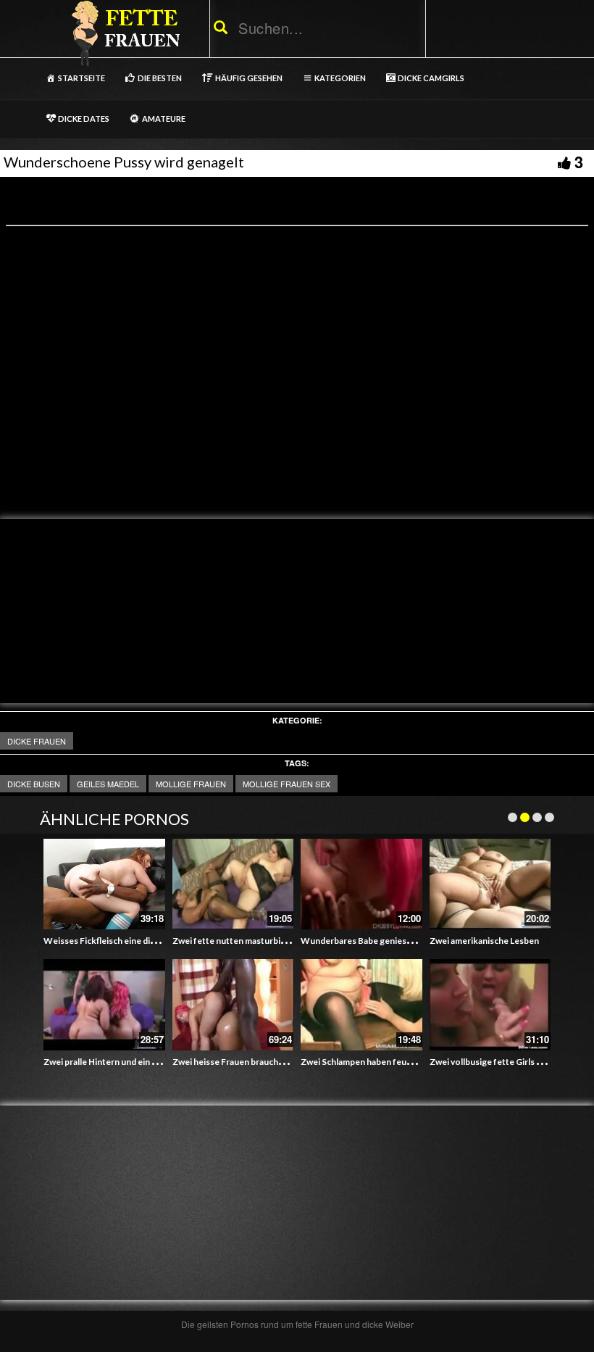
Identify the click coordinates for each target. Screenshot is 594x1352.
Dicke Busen (33, 783)
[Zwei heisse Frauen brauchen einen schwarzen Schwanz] (233, 1004)
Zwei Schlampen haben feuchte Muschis (380, 1061)
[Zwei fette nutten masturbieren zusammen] (233, 884)
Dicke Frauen (36, 741)
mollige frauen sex (286, 783)
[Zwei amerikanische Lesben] (490, 884)
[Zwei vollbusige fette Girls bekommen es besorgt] (490, 1004)
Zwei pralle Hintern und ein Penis (108, 1061)
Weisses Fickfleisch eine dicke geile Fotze (127, 940)
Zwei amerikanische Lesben (484, 940)
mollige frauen (191, 783)
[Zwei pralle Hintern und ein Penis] (104, 1004)
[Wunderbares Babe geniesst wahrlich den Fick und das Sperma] (361, 884)
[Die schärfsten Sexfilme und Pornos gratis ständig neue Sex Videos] (123, 32)
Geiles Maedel (108, 783)
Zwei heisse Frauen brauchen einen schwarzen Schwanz (282, 1061)
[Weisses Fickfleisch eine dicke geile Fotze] (104, 884)
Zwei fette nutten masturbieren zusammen (257, 940)
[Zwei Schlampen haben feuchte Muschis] (361, 1004)
